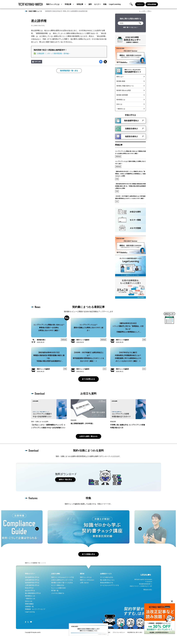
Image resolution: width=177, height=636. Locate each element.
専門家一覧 (54, 590)
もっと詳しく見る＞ (145, 11)
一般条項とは (120, 109)
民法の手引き (29, 588)
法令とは (119, 104)
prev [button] (37, 528)
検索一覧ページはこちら (130, 27)
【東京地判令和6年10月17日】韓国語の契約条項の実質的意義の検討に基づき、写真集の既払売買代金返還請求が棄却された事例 (130, 186)
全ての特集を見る (88, 554)
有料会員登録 (151, 4)
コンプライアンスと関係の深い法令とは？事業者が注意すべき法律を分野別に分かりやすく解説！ (130, 152)
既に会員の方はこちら (107, 580)
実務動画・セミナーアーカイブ (35, 609)
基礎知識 (118, 156)
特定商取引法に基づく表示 (134, 632)
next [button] (140, 528)
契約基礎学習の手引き (32, 577)
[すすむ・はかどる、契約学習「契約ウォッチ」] (30, 4)
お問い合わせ (84, 582)
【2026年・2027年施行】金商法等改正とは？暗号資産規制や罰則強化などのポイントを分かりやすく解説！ (130, 197)
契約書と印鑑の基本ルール (125, 86)
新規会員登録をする (106, 582)
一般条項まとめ (30, 598)
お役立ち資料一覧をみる (88, 436)
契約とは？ (120, 76)
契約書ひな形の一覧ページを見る (62, 582)
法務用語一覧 (36, 563)
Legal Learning (115, 4)
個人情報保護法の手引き (33, 593)
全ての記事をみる (88, 379)
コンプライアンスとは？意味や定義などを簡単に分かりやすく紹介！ (130, 162)
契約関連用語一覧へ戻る (69, 70)
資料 (90, 4)
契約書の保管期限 (122, 95)
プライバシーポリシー (119, 632)
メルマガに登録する (57, 593)
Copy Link (37, 61)
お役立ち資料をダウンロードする (62, 580)
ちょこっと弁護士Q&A (58, 588)
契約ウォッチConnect (87, 580)
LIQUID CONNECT (102, 634)
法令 (117, 201)
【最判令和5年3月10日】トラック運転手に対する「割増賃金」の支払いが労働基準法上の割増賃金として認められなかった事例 (130, 174)
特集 (105, 4)
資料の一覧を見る (65, 479)
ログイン (140, 4)
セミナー (97, 4)
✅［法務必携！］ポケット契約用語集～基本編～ (52, 53)
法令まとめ (28, 601)
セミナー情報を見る (57, 585)
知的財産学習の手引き (32, 582)
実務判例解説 (29, 604)
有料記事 (80, 4)
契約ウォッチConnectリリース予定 (62, 577)
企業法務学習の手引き (32, 580)
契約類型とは (120, 99)
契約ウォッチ (28, 563)
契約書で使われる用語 (123, 90)
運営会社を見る (147, 589)
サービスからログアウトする (109, 585)
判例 (117, 179)
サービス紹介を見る (106, 577)
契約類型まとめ (30, 596)
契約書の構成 (120, 81)
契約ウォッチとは (52, 4)
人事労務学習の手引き (32, 585)
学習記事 (68, 4)
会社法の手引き (30, 590)
